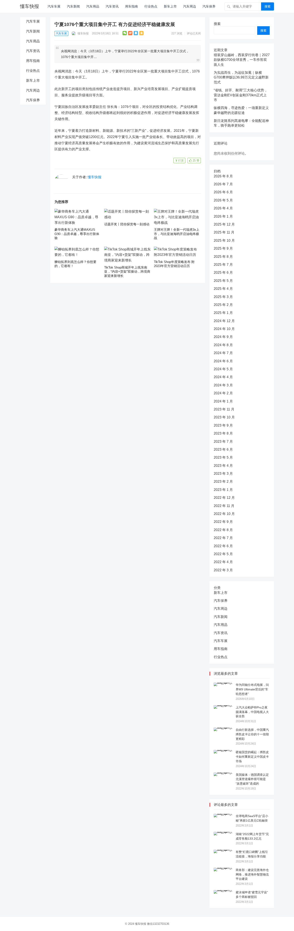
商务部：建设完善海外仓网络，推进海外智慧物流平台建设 (252, 874)
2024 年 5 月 (223, 369)
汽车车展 (54, 6)
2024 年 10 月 (224, 329)
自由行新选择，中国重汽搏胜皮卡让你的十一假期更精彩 (252, 734)
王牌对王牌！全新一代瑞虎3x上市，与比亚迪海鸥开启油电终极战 (176, 234)
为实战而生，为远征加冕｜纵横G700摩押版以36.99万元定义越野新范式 (241, 77)
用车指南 (131, 6)
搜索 (268, 6)
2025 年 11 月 (224, 232)
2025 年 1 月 (223, 313)
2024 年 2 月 (223, 393)
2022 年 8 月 (223, 530)
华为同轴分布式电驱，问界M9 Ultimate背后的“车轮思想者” (252, 689)
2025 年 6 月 (223, 272)
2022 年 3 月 (223, 570)
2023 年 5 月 (223, 457)
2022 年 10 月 (224, 514)
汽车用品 (92, 6)
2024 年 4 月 (223, 377)
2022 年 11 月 (224, 506)
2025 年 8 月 (223, 256)
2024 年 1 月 (223, 401)
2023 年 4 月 (223, 465)
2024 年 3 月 (223, 385)
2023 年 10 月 (224, 417)
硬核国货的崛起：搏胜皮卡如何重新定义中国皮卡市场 (252, 756)
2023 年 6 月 (223, 449)
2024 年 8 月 (223, 345)
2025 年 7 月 (223, 264)
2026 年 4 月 (223, 208)
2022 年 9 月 (223, 522)
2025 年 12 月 (224, 224)
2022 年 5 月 (223, 554)
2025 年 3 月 (223, 297)
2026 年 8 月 (223, 176)
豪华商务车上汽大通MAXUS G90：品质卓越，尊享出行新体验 (76, 234)
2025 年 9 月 (223, 248)
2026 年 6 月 (223, 192)
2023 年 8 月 (223, 433)
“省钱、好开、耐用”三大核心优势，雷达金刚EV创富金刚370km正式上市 (241, 95)
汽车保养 (209, 6)
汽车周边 (189, 6)
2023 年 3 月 (223, 473)
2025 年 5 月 (223, 281)
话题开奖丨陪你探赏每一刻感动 (126, 224)
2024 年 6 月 (223, 361)
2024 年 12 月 (224, 321)
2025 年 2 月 (223, 305)
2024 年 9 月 (223, 337)
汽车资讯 (112, 6)
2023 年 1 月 (223, 490)
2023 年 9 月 (223, 425)
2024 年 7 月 (223, 353)
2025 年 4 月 (223, 288)
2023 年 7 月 (223, 441)
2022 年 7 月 (223, 538)
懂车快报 (29, 6)
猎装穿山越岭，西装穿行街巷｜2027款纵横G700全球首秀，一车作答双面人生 (242, 59)
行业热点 (150, 6)
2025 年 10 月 (224, 240)
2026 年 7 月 (223, 184)
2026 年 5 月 (223, 200)
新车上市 (170, 6)
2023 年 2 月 (223, 481)
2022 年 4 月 (223, 562)
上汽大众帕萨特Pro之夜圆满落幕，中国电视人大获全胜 (252, 712)
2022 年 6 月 (223, 546)
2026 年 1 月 (223, 216)
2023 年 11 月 (224, 409)
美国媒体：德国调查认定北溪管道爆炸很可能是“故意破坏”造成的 (252, 779)
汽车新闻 (73, 6)
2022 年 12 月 (224, 497)
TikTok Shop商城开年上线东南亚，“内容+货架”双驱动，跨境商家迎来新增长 (127, 272)
